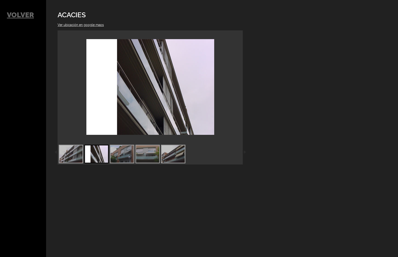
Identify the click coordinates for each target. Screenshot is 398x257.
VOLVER (20, 15)
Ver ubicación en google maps (81, 25)
